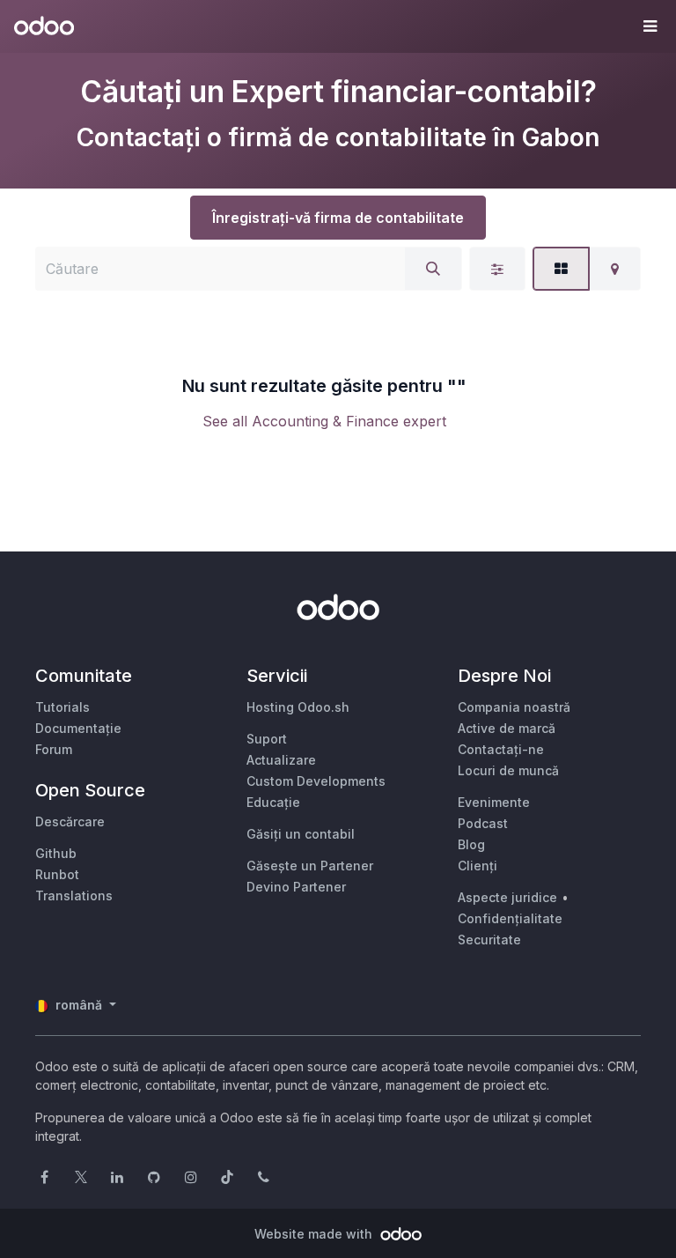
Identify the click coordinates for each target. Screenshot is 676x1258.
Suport (266, 738)
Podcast (483, 823)
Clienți (477, 865)
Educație (273, 802)
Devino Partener (296, 886)
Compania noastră (514, 706)
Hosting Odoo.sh (297, 706)
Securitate (489, 939)
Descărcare (70, 821)
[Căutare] (433, 269)
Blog (471, 844)
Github (56, 853)
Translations (74, 895)
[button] (649, 26)
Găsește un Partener (309, 865)
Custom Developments (316, 780)
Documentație (78, 728)
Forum (53, 749)
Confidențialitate (510, 918)
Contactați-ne (501, 749)
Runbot (57, 874)
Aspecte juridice (507, 897)
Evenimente (494, 802)
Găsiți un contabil (300, 833)
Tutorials (62, 706)
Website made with (315, 1233)
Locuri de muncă (508, 770)
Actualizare (281, 759)
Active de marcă (506, 728)
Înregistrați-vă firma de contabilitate (338, 217)
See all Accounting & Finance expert (324, 421)
